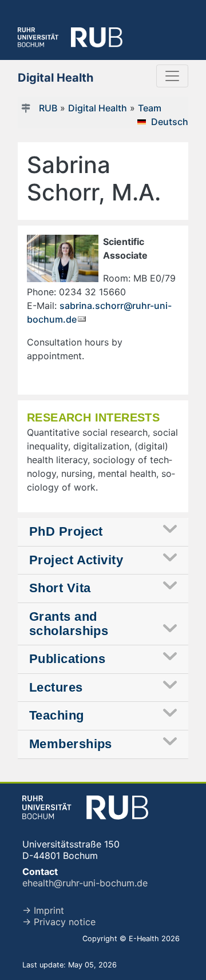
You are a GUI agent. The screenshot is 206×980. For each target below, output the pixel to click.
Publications (67, 659)
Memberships (70, 744)
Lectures (56, 687)
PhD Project (66, 531)
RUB (48, 108)
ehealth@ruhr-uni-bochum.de (85, 883)
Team (149, 108)
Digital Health (97, 108)
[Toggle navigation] (172, 76)
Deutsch (169, 121)
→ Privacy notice (59, 921)
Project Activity (76, 560)
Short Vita (59, 588)
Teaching (56, 715)
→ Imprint (43, 910)
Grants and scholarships (68, 623)
